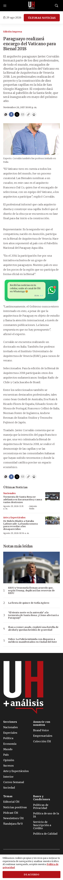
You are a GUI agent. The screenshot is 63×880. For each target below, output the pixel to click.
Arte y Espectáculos (14, 517)
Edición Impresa (12, 31)
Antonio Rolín (33, 507)
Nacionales (9, 493)
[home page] (31, 6)
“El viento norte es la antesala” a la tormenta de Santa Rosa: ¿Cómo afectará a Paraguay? (33, 615)
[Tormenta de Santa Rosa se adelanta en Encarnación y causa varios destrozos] (52, 496)
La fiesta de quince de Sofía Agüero (28, 603)
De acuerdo (31, 874)
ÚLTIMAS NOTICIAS (42, 17)
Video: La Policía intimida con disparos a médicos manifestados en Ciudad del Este (32, 640)
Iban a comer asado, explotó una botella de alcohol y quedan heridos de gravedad (33, 628)
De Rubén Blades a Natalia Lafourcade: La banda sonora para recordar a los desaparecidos (20, 525)
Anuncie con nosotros (41, 723)
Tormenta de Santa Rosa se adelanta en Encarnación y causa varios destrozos (22, 499)
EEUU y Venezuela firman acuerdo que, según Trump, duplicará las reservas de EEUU (31, 591)
